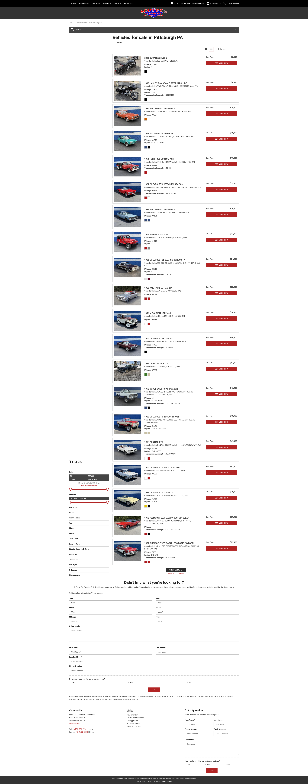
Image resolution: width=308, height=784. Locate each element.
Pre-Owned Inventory (135, 718)
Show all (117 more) (176, 573)
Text (131, 682)
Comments (189, 740)
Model (158, 608)
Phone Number (75, 666)
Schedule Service (133, 723)
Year (158, 598)
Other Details (74, 626)
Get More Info (221, 63)
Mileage (72, 617)
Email (189, 682)
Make (71, 608)
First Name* (74, 648)
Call (73, 682)
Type (71, 598)
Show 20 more (175, 570)
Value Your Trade (134, 726)
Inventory (84, 3)
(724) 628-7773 (80, 729)
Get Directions (74, 723)
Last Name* (161, 648)
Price (158, 617)
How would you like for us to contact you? (87, 679)
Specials (95, 3)
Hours (90, 729)
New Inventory (132, 715)
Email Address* (75, 657)
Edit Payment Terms (89, 486)
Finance (107, 3)
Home (73, 3)
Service (117, 3)
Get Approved (132, 721)
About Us (128, 3)
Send (154, 690)
